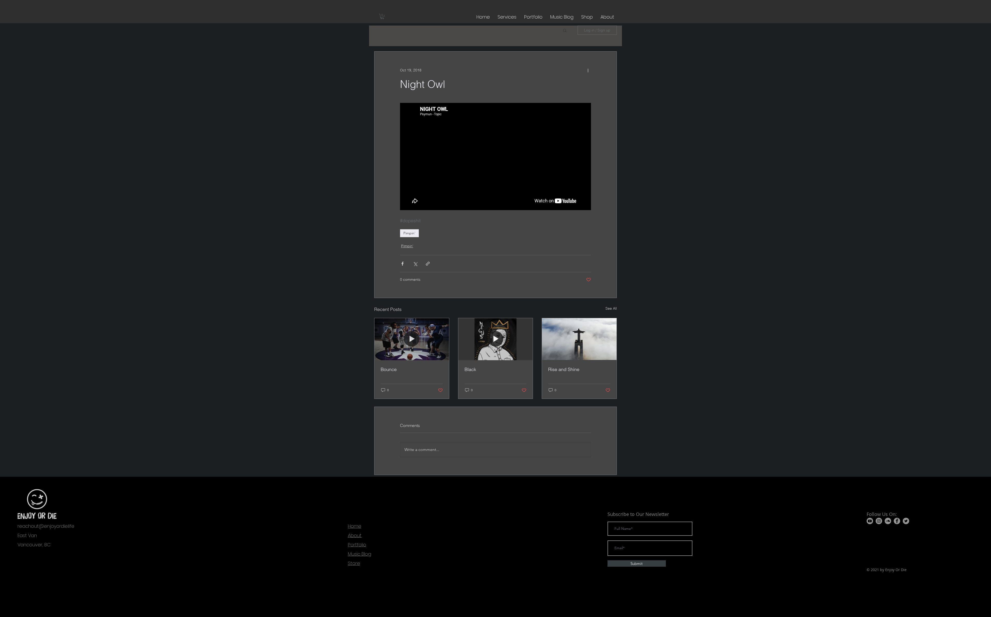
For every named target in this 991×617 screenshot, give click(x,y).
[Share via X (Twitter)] (415, 263)
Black (470, 369)
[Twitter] (906, 521)
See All (611, 308)
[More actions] (588, 70)
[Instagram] (879, 521)
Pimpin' (409, 233)
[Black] (495, 339)
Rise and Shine (563, 369)
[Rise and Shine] (579, 339)
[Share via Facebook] (402, 263)
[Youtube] (870, 521)
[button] (382, 16)
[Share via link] (427, 263)
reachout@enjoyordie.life (46, 526)
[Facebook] (897, 521)
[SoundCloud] (888, 521)
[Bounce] (411, 339)
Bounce (389, 369)
